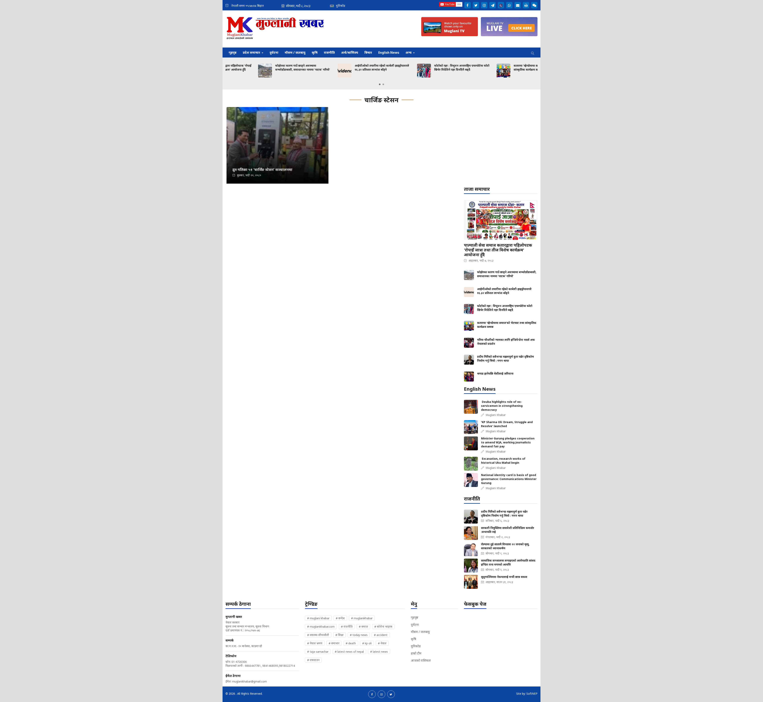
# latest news (379, 651)
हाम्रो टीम (416, 653)
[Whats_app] (509, 5)
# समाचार (334, 643)
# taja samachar (317, 651)
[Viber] (501, 5)
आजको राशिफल (421, 660)
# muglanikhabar (362, 618)
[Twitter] (476, 5)
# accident (380, 635)
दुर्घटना (274, 52)
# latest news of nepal (349, 651)
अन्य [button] (409, 52)
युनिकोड (416, 646)
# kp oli (367, 643)
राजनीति (329, 52)
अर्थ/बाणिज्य (349, 52)
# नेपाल (382, 643)
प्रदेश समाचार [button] (252, 52)
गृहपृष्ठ (232, 52)
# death (351, 643)
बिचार (368, 52)
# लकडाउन (313, 660)
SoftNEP (531, 693)
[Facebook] (467, 5)
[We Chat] (534, 5)
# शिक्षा (339, 635)
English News (388, 52)
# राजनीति (346, 626)
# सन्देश (340, 618)
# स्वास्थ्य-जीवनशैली (318, 635)
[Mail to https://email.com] (517, 5)
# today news (359, 635)
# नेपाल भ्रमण (314, 643)
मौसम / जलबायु (295, 52)
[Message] (492, 5)
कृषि (315, 52)
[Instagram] (484, 5)
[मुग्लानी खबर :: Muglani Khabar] (275, 29)
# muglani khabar (318, 618)
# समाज (363, 626)
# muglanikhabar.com (321, 626)
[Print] (526, 5)
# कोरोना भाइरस (383, 626)
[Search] (532, 52)
